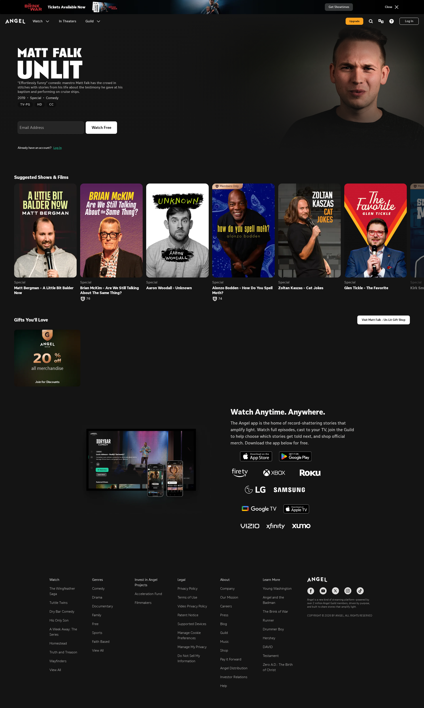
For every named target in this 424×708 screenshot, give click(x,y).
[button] (47, 21)
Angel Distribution (234, 668)
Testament (271, 656)
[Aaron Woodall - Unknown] (177, 230)
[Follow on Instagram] (347, 590)
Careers (226, 606)
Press (224, 615)
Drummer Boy (273, 629)
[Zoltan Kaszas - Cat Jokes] (309, 230)
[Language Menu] (381, 21)
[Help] (391, 21)
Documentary (102, 606)
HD (39, 104)
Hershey (269, 638)
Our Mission (229, 597)
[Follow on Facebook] (310, 590)
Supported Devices (192, 624)
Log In (57, 148)
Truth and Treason (63, 652)
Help (223, 686)
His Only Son (59, 620)
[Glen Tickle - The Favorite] (375, 230)
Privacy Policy (187, 588)
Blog (223, 624)
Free (95, 624)
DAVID (268, 647)
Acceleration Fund (148, 594)
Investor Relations (233, 677)
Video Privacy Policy (192, 606)
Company (227, 588)
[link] (67, 21)
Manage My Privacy (192, 647)
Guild (224, 633)
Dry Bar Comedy (61, 611)
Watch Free (101, 127)
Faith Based (101, 641)
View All (55, 670)
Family (96, 615)
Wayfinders (57, 661)
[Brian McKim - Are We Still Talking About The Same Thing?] (111, 230)
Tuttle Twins (58, 603)
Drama (97, 597)
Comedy (98, 588)
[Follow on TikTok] (360, 590)
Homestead (58, 643)
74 (220, 298)
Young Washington (277, 588)
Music (224, 641)
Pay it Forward (230, 659)
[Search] (371, 21)
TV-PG (25, 104)
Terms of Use (187, 597)
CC (51, 104)
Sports (97, 633)
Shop (224, 650)
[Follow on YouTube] (323, 590)
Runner (268, 620)
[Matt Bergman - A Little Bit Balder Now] (45, 230)
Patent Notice (188, 615)
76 (88, 298)
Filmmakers (143, 603)
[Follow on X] (335, 590)
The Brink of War (275, 611)
